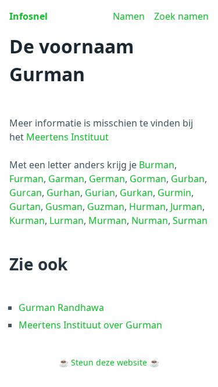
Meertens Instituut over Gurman (90, 325)
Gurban (188, 178)
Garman (66, 178)
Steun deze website (109, 362)
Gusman (64, 206)
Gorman (148, 178)
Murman (107, 220)
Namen (129, 16)
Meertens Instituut (67, 137)
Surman (190, 220)
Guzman (105, 206)
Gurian (100, 192)
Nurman (149, 220)
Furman (26, 178)
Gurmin (174, 192)
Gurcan (25, 192)
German (107, 178)
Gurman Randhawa (61, 307)
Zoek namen (181, 16)
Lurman (66, 220)
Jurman (186, 206)
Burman (156, 164)
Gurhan (63, 192)
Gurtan (25, 206)
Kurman (27, 220)
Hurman (147, 206)
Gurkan (136, 192)
